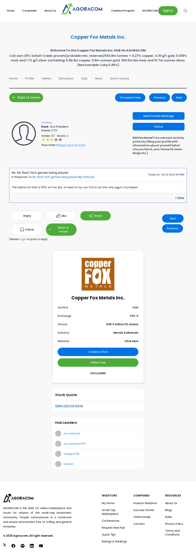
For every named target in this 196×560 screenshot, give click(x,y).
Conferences (110, 521)
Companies (29, 10)
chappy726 (71, 454)
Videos (46, 78)
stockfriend (72, 433)
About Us (50, 10)
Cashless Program (123, 10)
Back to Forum (29, 97)
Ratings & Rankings (114, 541)
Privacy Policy (174, 524)
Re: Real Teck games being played (55, 177)
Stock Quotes (119, 78)
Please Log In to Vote (70, 145)
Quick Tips (109, 534)
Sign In (168, 10)
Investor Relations (145, 503)
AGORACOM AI (151, 10)
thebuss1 (88, 177)
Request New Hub (113, 528)
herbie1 (69, 464)
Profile (29, 78)
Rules (168, 517)
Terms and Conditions (172, 532)
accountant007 (75, 444)
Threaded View (130, 97)
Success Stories (143, 510)
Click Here (131, 341)
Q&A (84, 78)
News (99, 78)
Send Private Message (158, 116)
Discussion (66, 78)
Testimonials (141, 517)
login (22, 239)
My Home (108, 503)
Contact (139, 524)
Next (179, 97)
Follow (158, 127)
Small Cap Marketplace (110, 512)
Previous (159, 97)
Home (10, 10)
